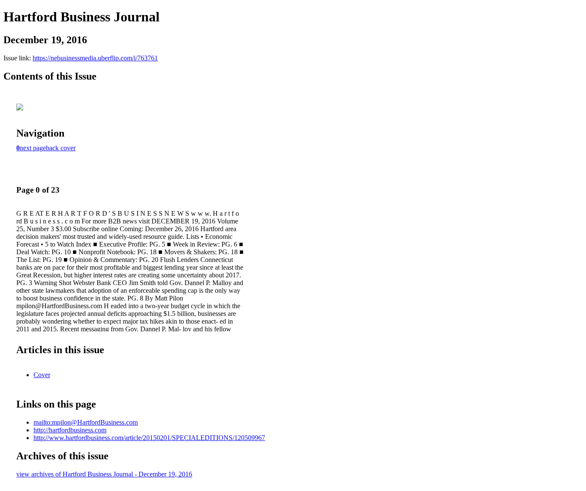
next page (33, 148)
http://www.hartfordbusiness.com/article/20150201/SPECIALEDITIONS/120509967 (149, 437)
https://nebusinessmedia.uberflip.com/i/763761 (95, 58)
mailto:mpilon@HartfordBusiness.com (85, 422)
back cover (61, 148)
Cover (41, 374)
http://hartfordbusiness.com (69, 430)
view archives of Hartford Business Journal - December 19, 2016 (104, 474)
